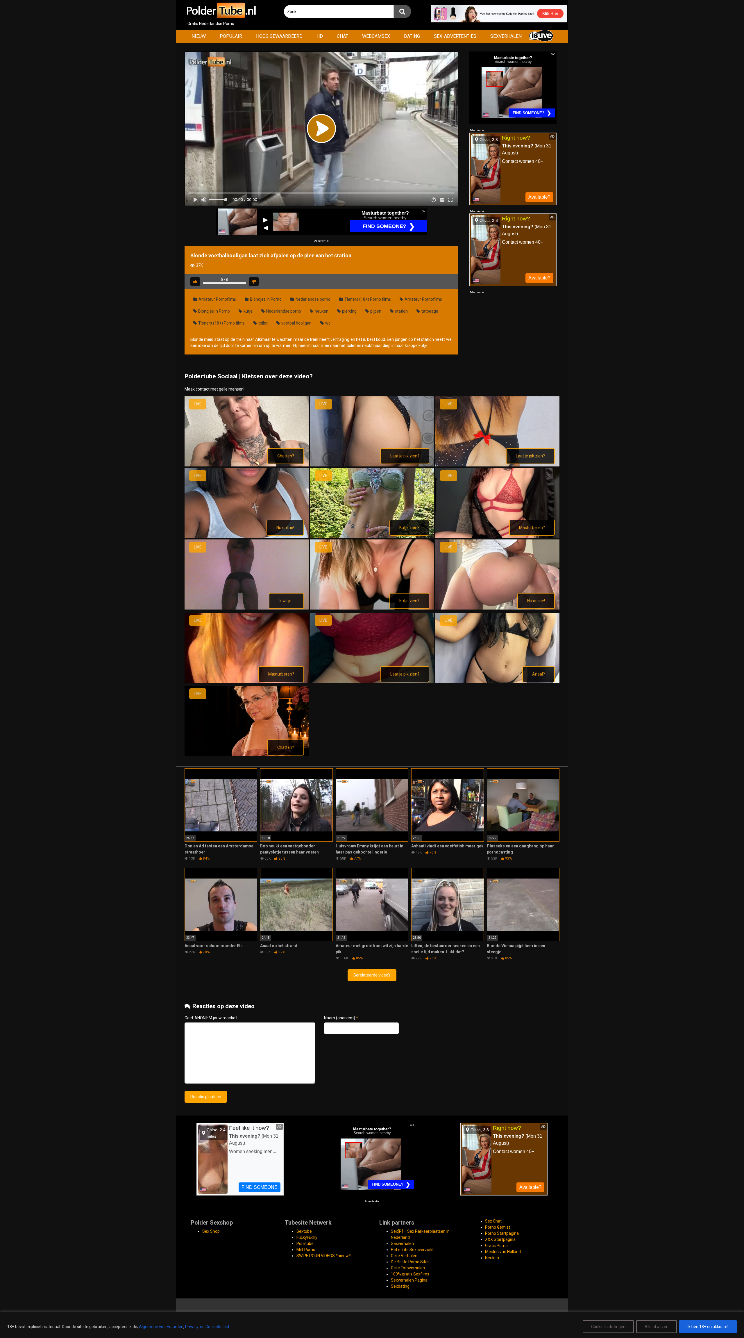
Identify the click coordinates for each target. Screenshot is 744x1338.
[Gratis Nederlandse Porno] (221, 10)
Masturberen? (532, 527)
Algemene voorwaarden (161, 1326)
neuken (321, 311)
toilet (262, 323)
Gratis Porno (496, 1245)
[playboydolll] (497, 608)
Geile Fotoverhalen (408, 1268)
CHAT (342, 36)
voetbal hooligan (296, 323)
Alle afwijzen (656, 1326)
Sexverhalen (402, 1243)
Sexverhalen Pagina (409, 1280)
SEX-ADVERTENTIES (455, 36)
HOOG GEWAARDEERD (279, 36)
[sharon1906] (247, 681)
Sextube (304, 1231)
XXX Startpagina (500, 1239)
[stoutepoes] (247, 754)
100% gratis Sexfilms (410, 1274)
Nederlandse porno (312, 299)
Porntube (305, 1243)
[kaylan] (372, 536)
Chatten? (285, 456)
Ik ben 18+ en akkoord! (708, 1326)
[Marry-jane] (247, 608)
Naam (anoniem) (341, 1017)
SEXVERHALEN (506, 36)
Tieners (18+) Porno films (367, 299)
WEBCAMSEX (376, 36)
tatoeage (429, 311)
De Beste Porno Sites (410, 1261)
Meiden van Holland (503, 1251)
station (401, 311)
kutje (248, 311)
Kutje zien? (409, 527)
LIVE (198, 404)
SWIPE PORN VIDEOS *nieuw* (323, 1255)
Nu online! (285, 527)
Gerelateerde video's (372, 975)
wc (327, 323)
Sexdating (400, 1286)
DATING (412, 36)
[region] (372, 1325)
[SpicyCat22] (497, 681)
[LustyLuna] (497, 536)
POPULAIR (231, 36)
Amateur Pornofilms (217, 299)
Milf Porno (305, 1249)
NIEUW (199, 36)
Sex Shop (211, 1231)
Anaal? (538, 674)
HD (319, 36)
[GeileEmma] (372, 465)
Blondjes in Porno (265, 299)
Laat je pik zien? (404, 456)
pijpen (375, 311)
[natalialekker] (372, 608)
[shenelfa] (372, 681)
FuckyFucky (306, 1237)
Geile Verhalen (404, 1255)
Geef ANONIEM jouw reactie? (211, 1017)
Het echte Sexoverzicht (412, 1249)
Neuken (492, 1257)
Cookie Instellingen (608, 1326)
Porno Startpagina (502, 1233)
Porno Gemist (497, 1227)
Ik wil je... (286, 600)
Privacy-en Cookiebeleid (207, 1326)
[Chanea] (247, 465)
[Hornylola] (247, 536)
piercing (349, 311)
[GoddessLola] (497, 465)
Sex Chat (493, 1221)
